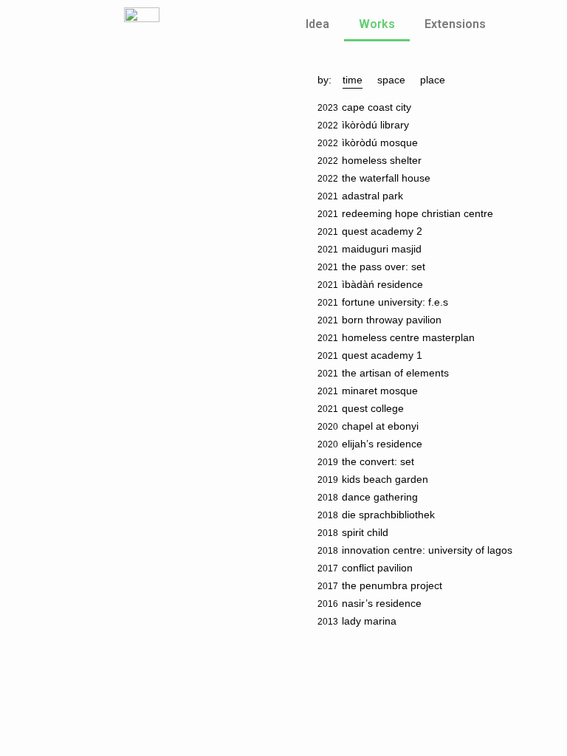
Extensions (455, 24)
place (432, 80)
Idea (317, 24)
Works (377, 24)
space (391, 80)
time (352, 80)
